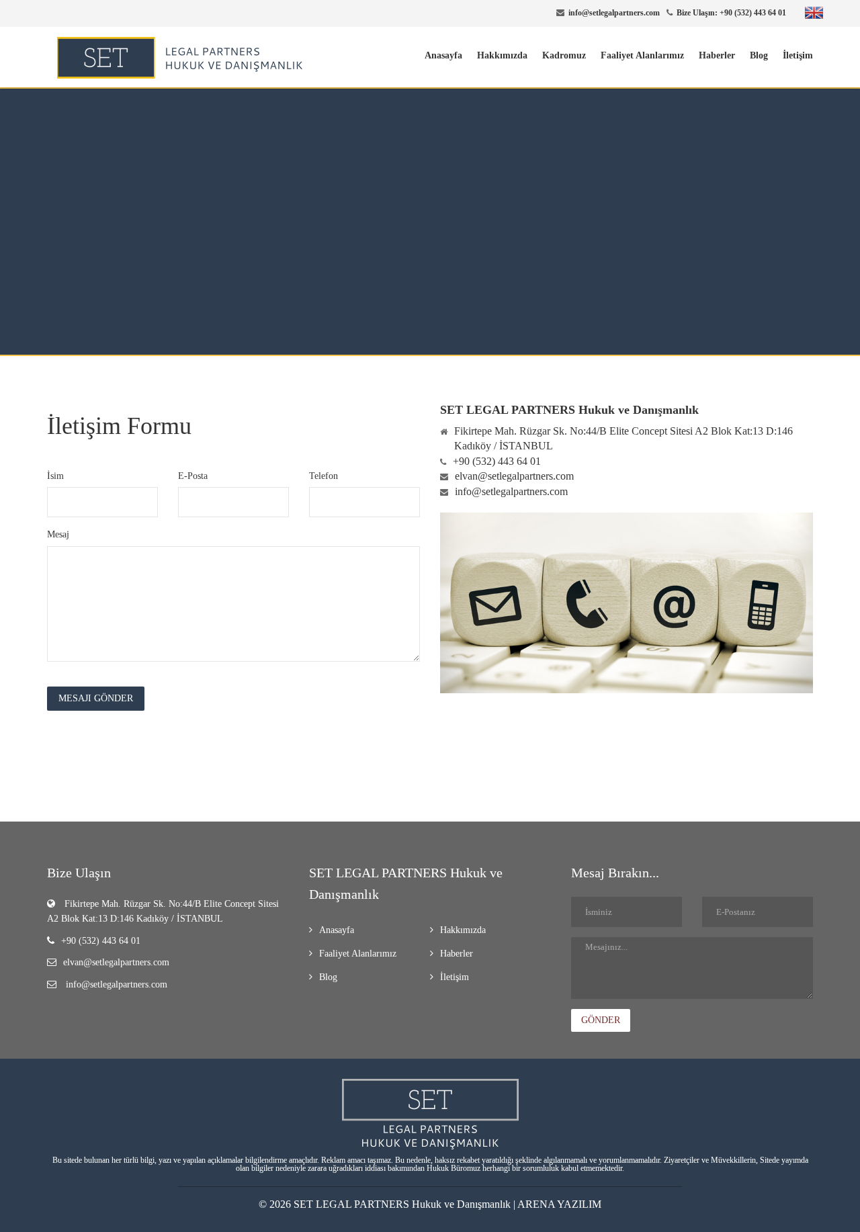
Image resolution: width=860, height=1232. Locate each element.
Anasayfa (443, 55)
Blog (759, 55)
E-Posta (193, 476)
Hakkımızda (502, 55)
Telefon (323, 476)
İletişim (798, 55)
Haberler (717, 55)
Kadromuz (564, 55)
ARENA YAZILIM (559, 1204)
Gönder (600, 1020)
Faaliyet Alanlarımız (642, 55)
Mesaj (58, 534)
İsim (55, 476)
